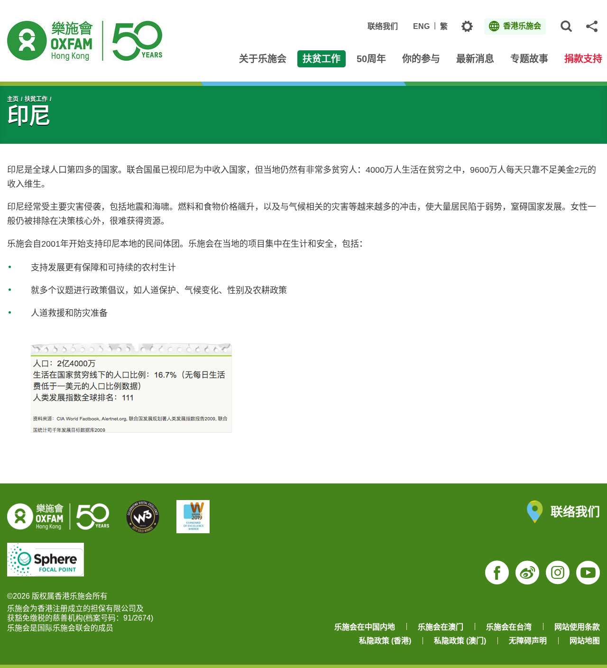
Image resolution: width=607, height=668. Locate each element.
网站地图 (585, 641)
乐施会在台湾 (509, 627)
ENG (421, 26)
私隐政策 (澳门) (460, 641)
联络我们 (383, 26)
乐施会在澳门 (440, 627)
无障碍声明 (528, 641)
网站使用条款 (577, 627)
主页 (12, 99)
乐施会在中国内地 (364, 627)
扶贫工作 (36, 99)
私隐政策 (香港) (385, 641)
